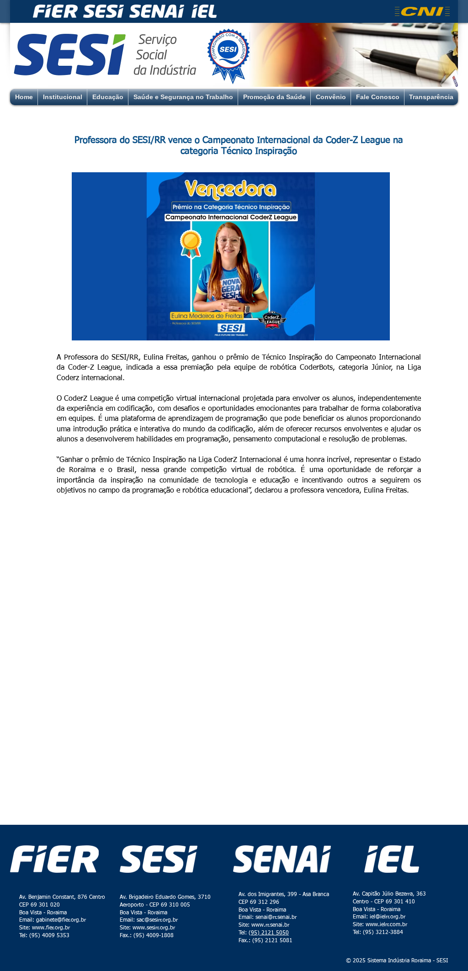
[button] (231, 256)
